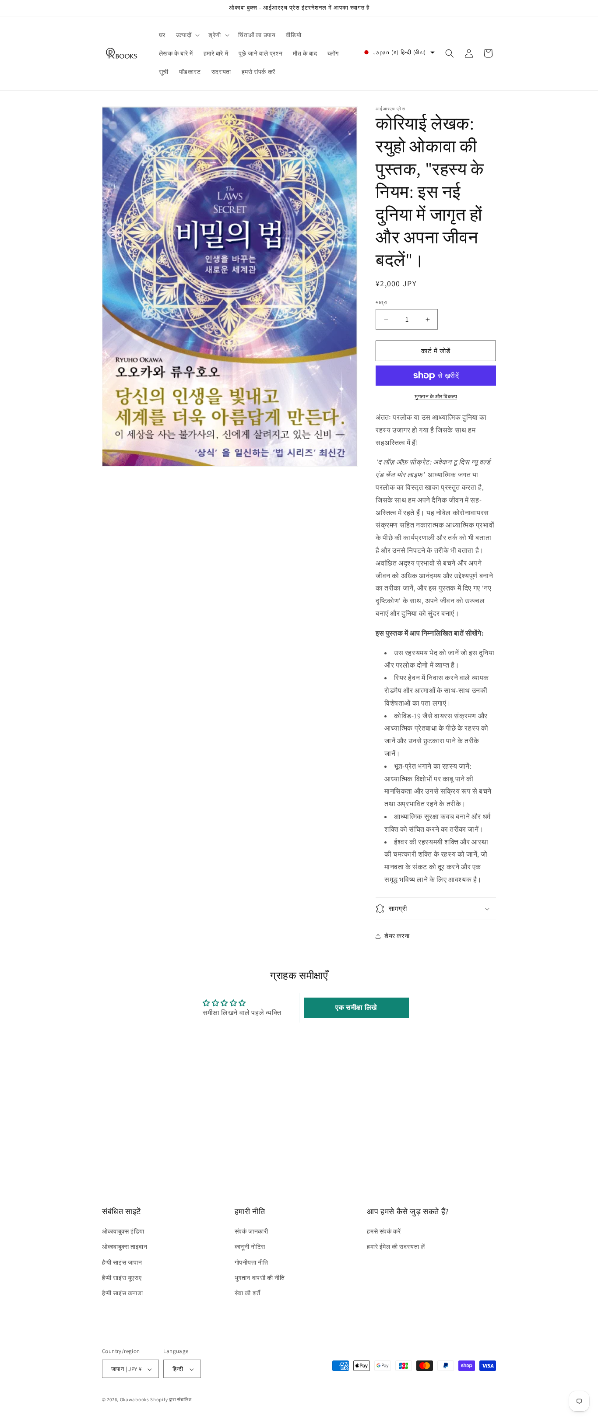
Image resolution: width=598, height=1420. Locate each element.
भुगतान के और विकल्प (436, 396)
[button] (187, 35)
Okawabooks (134, 1400)
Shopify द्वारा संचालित (171, 1400)
